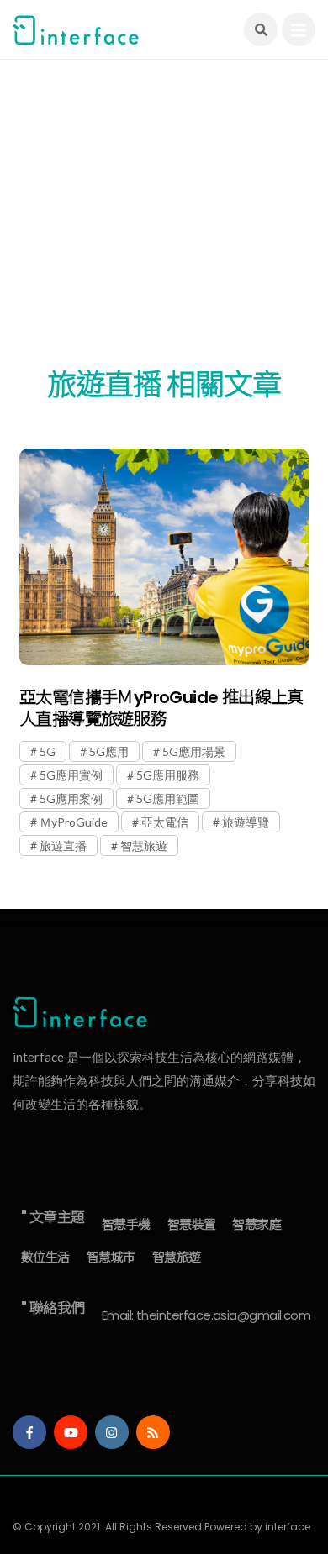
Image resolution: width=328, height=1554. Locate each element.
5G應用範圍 (167, 798)
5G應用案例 (71, 798)
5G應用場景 (193, 751)
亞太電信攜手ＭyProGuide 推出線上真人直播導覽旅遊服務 (161, 708)
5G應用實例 (71, 775)
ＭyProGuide (74, 822)
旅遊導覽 (245, 822)
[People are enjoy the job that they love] (164, 557)
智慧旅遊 (143, 845)
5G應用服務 (167, 775)
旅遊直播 (63, 845)
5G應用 (109, 751)
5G (48, 751)
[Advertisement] (164, 222)
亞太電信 (164, 822)
